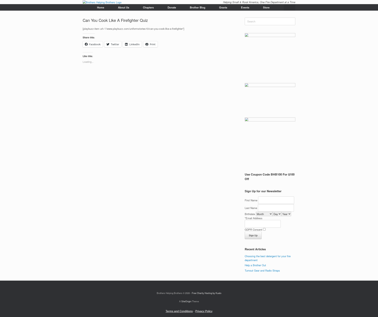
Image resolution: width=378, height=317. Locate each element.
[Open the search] (289, 7)
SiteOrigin (186, 301)
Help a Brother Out (255, 265)
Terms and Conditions (179, 311)
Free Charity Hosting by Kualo (206, 293)
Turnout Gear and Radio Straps (262, 270)
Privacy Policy (203, 311)
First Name (251, 200)
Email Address (254, 218)
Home (100, 7)
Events (245, 7)
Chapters (148, 7)
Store (266, 7)
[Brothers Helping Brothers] (102, 2)
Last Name (251, 208)
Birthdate (250, 214)
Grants (223, 7)
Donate (172, 7)
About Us (123, 7)
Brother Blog (197, 7)
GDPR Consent (253, 229)
